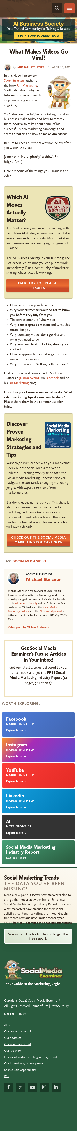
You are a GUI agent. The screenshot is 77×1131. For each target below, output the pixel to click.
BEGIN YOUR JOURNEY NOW (38, 35)
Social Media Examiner (21, 8)
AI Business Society (26, 603)
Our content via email (17, 1031)
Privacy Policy (60, 1006)
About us (9, 1025)
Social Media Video (29, 561)
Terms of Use (39, 1006)
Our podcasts (12, 1038)
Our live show (12, 1050)
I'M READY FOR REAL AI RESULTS (38, 285)
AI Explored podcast (50, 611)
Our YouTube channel (17, 1044)
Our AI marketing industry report (24, 1063)
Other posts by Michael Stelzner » (28, 627)
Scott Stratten (14, 80)
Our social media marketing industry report (30, 1057)
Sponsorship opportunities (20, 1070)
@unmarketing (29, 378)
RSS (6, 1076)
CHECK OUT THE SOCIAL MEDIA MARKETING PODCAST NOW (38, 539)
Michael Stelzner (43, 579)
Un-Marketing (27, 85)
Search (57, 8)
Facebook (52, 378)
